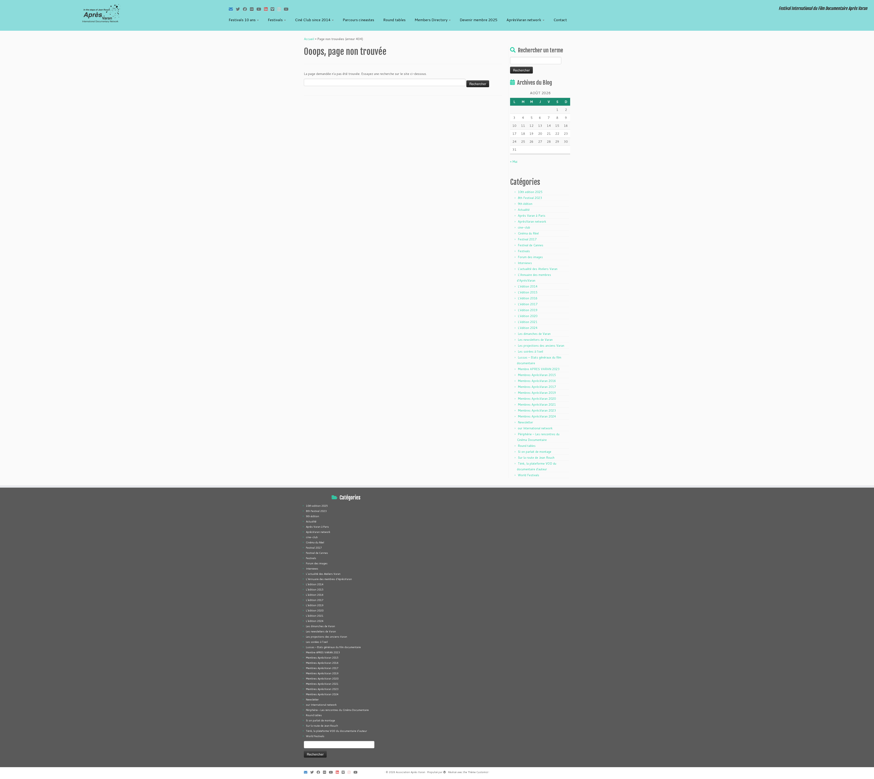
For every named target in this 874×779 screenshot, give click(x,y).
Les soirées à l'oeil (530, 351)
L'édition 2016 (527, 298)
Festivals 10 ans (243, 19)
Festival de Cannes (530, 245)
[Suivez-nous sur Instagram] (280, 9)
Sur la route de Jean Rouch (536, 458)
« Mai (513, 161)
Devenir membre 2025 (478, 19)
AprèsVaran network (524, 19)
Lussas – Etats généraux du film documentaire (333, 647)
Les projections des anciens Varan (541, 346)
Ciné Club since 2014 (313, 19)
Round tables (394, 19)
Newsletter (525, 422)
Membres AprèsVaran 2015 (537, 375)
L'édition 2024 (527, 328)
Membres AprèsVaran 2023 (537, 410)
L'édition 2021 (527, 322)
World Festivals (528, 475)
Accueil (309, 39)
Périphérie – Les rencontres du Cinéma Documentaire (337, 710)
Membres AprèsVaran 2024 (537, 416)
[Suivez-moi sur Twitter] (239, 9)
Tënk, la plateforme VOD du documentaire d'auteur (336, 731)
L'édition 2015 (527, 292)
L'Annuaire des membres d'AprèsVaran (329, 579)
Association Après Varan (410, 772)
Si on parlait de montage (534, 452)
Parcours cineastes (358, 19)
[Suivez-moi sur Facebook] (246, 9)
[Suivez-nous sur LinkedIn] (267, 9)
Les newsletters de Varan (535, 340)
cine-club (524, 227)
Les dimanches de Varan (534, 334)
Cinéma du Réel (528, 233)
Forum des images (530, 257)
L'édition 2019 (527, 310)
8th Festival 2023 (530, 198)
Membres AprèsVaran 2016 (537, 381)
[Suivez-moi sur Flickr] (253, 9)
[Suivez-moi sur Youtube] (260, 9)
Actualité (524, 210)
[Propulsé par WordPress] (444, 771)
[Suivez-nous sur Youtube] (287, 9)
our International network (535, 428)
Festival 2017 (527, 239)
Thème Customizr (478, 772)
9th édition (525, 204)
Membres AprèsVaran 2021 (537, 404)
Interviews (525, 263)
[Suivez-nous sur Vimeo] (274, 9)
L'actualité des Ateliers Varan (537, 269)
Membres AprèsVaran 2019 (537, 393)
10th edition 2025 (530, 192)
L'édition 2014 (527, 286)
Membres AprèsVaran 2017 (537, 387)
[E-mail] (232, 9)
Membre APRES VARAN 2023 (538, 369)
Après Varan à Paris (531, 216)
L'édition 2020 (527, 316)
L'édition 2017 (527, 304)
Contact (560, 19)
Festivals (276, 19)
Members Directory (431, 19)
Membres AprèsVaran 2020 (537, 399)
